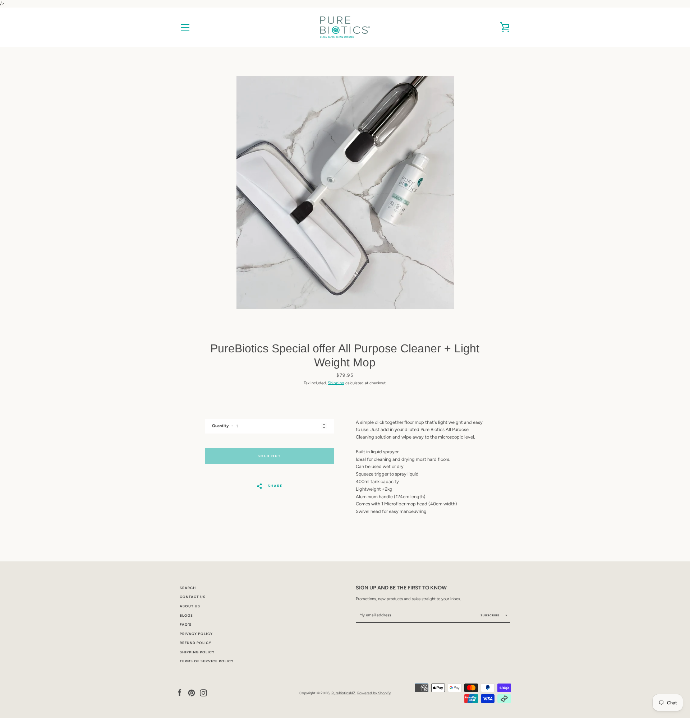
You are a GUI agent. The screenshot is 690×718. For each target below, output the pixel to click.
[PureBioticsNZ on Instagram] (203, 692)
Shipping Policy (197, 652)
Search (188, 588)
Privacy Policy (196, 634)
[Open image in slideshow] (345, 192)
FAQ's (186, 624)
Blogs (186, 615)
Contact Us (193, 597)
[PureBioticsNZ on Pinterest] (191, 692)
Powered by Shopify (374, 693)
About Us (190, 606)
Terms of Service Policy (207, 661)
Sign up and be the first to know (401, 587)
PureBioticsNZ (343, 693)
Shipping (336, 382)
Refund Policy (195, 643)
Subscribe (490, 615)
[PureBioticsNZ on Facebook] (179, 692)
